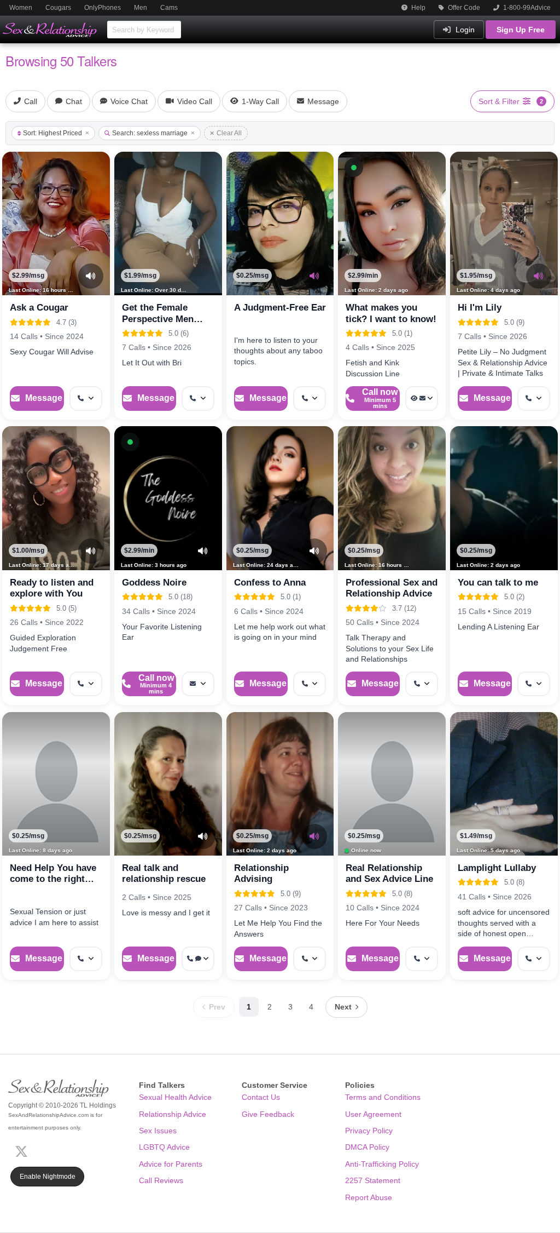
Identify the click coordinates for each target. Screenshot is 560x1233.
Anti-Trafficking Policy (382, 1164)
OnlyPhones (102, 8)
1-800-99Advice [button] (526, 8)
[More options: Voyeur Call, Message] (421, 398)
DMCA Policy (367, 1147)
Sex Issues (158, 1130)
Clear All (229, 133)
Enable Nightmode (47, 1176)
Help (417, 8)
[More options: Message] (198, 684)
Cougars (58, 8)
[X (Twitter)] (23, 1150)
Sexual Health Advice (175, 1097)
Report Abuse (368, 1197)
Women (20, 8)
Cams (169, 8)
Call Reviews (161, 1180)
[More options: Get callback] (85, 398)
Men (140, 8)
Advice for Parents (170, 1164)
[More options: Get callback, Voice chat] (198, 959)
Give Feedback (268, 1114)
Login (464, 29)
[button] (354, 167)
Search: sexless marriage (150, 133)
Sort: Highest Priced (52, 133)
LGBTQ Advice (164, 1147)
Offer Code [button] (463, 8)
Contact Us (261, 1097)
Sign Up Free (521, 29)
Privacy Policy (369, 1130)
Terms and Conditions (383, 1097)
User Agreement (373, 1114)
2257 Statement (372, 1180)
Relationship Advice (172, 1114)
